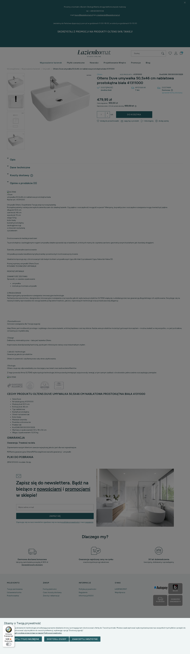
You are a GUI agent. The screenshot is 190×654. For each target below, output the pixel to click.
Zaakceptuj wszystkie (85, 639)
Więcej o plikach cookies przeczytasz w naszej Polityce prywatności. (33, 633)
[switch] (8, 644)
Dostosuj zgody (56, 639)
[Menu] (13, 626)
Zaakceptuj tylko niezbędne (23, 639)
